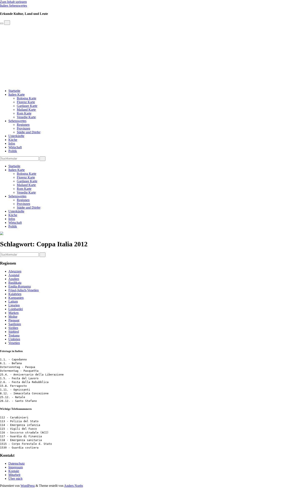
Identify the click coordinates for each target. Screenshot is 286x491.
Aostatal (13, 275)
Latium (13, 301)
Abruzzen (14, 271)
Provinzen (23, 128)
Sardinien (14, 324)
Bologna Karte (26, 98)
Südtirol (13, 331)
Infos (11, 143)
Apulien (13, 279)
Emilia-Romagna (19, 286)
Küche (12, 139)
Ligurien (14, 305)
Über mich (15, 478)
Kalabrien (14, 294)
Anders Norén (73, 485)
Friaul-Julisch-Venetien (23, 290)
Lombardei (15, 309)
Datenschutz (16, 463)
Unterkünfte (16, 136)
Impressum (15, 467)
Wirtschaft (15, 147)
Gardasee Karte (27, 106)
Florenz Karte (26, 102)
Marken (13, 313)
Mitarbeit (14, 475)
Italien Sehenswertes (13, 5)
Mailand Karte (26, 109)
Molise (12, 316)
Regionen (23, 124)
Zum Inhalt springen (13, 2)
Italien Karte (16, 94)
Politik (12, 151)
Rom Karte (24, 113)
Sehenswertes (17, 121)
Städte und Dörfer (28, 132)
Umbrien (14, 339)
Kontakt (13, 471)
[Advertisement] (143, 56)
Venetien (14, 343)
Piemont (13, 320)
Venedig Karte (26, 117)
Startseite (14, 91)
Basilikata (14, 282)
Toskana (13, 335)
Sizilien (13, 328)
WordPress (28, 485)
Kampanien (16, 297)
